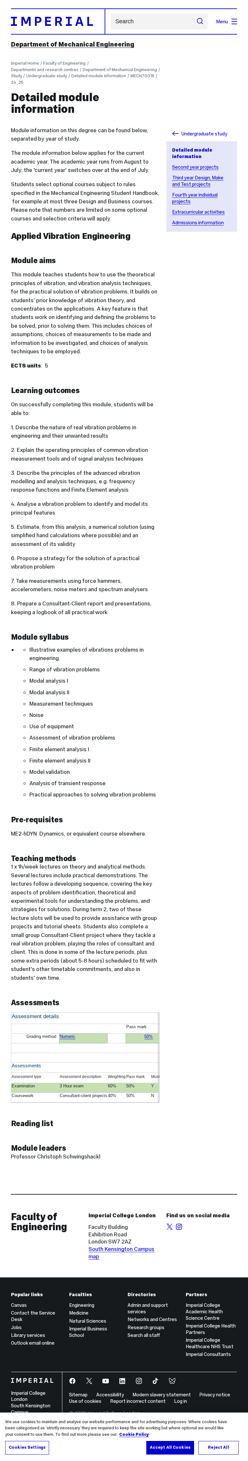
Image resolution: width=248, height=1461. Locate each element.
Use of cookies (85, 1401)
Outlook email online (33, 1343)
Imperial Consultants (208, 1354)
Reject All (218, 1447)
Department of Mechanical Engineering (72, 44)
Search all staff (144, 1335)
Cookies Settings (27, 1447)
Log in (180, 1401)
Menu (222, 21)
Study (16, 76)
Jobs (16, 1327)
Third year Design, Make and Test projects (197, 181)
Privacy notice (214, 1395)
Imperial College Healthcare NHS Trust (209, 1343)
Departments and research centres (44, 69)
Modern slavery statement (161, 1395)
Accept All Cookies (170, 1447)
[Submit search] (200, 22)
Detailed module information (98, 76)
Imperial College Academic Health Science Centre (204, 1311)
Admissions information (198, 222)
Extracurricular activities (198, 212)
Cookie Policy (134, 1434)
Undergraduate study (46, 76)
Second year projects (195, 167)
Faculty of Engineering (64, 63)
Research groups (146, 1327)
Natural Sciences (87, 1321)
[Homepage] (58, 21)
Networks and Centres (152, 1319)
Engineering (81, 1305)
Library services (28, 1335)
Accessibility (110, 1395)
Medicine (78, 1313)
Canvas (19, 1305)
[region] (124, 1437)
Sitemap (78, 1395)
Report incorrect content (138, 1401)
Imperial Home (25, 63)
